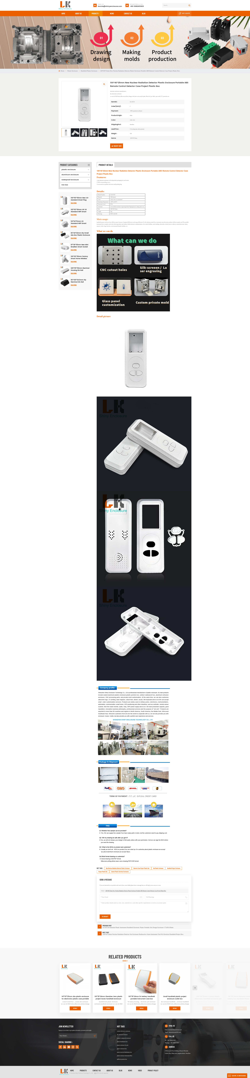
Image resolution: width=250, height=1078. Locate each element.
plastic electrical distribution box (124, 1052)
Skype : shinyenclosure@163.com (173, 1032)
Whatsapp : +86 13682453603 (172, 1043)
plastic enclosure (72, 71)
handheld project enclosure (173, 868)
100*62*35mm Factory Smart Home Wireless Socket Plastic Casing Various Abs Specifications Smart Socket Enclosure (79, 257)
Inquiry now (118, 146)
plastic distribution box (122, 1041)
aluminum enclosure (70, 174)
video (140, 1070)
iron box (65, 185)
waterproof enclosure (70, 179)
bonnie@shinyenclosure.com (110, 5)
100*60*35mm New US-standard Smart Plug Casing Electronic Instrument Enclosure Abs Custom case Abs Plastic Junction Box (80, 199)
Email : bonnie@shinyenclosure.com (173, 1029)
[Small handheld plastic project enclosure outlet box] (175, 978)
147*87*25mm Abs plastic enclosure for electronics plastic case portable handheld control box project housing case (75, 997)
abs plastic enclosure (158, 868)
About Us (78, 13)
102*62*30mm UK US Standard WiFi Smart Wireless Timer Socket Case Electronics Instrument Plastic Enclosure (79, 211)
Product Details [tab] (106, 164)
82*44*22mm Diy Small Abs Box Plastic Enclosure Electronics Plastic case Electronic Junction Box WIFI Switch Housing (80, 234)
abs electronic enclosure (103, 180)
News (112, 13)
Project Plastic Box (102, 871)
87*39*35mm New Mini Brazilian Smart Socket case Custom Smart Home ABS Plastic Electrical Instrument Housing (79, 246)
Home (63, 13)
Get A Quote (186, 13)
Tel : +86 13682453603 (170, 1040)
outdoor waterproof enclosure (124, 1038)
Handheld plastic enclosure (89, 71)
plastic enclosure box (122, 1048)
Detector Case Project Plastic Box (141, 868)
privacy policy (153, 1070)
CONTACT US (128, 13)
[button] (195, 988)
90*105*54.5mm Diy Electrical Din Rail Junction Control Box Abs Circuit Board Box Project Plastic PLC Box (80, 281)
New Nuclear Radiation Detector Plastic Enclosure (118, 868)
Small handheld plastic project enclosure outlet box (174, 997)
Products (95, 13)
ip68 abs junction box (122, 1059)
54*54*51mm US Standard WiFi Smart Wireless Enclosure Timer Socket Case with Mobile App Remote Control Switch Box (80, 222)
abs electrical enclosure (122, 1034)
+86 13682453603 (137, 5)
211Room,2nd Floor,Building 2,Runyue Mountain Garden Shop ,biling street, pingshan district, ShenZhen (177, 1052)
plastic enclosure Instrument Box (124, 1055)
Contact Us (97, 1070)
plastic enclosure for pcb (122, 1045)
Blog (143, 13)
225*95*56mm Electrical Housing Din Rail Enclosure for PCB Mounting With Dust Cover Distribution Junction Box (80, 269)
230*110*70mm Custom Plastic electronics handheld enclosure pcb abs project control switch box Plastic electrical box (208, 997)
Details (75, 1008)
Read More (74, 203)
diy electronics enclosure (115, 94)
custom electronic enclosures (123, 1031)
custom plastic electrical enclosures (120, 871)
